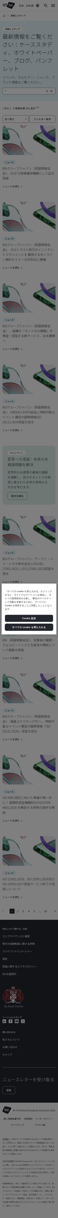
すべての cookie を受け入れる (29, 627)
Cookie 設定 (29, 618)
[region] (28, 609)
